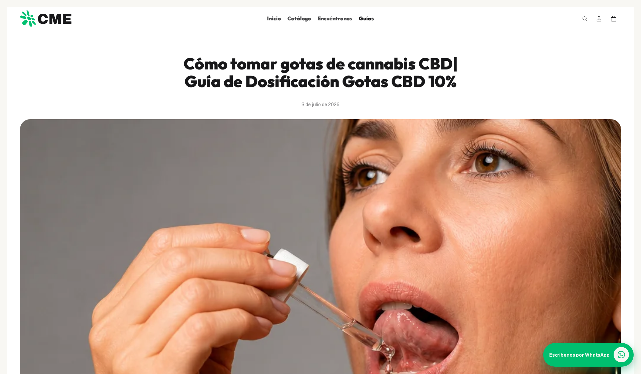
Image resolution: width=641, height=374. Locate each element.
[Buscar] (585, 18)
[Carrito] (613, 18)
